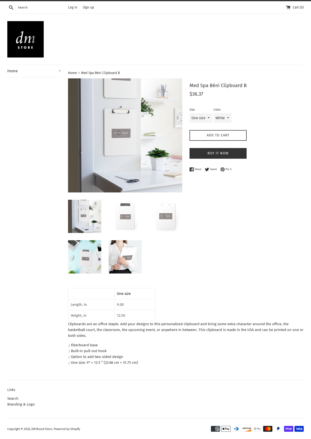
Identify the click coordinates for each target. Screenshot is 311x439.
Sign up (88, 7)
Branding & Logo (21, 404)
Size (192, 109)
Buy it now (218, 153)
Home (34, 71)
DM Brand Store (41, 429)
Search (12, 398)
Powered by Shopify (67, 429)
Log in (72, 7)
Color (217, 109)
